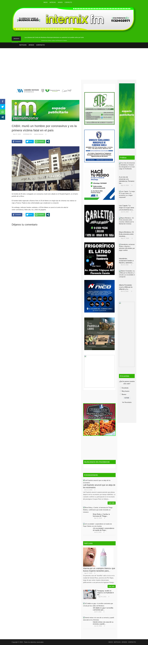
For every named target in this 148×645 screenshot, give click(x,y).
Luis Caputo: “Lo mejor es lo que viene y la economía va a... (126, 208)
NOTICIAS (53, 2)
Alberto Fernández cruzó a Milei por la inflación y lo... (125, 287)
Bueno (124, 394)
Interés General (38, 134)
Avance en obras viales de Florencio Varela (54, 40)
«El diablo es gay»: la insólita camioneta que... (103, 609)
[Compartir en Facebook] (17, 141)
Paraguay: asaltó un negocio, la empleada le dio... (105, 593)
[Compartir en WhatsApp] (40, 141)
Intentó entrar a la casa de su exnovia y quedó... (103, 623)
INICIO (45, 2)
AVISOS (60, 2)
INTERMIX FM (27, 134)
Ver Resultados (127, 402)
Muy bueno (125, 391)
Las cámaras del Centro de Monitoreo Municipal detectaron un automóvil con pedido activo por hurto (54, 37)
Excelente (125, 388)
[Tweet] (30, 141)
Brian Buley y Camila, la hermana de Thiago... (101, 515)
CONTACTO (68, 2)
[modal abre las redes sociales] (48, 141)
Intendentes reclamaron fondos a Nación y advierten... (126, 261)
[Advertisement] (74, 65)
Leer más (112, 503)
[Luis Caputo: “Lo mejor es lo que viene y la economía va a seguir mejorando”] (127, 197)
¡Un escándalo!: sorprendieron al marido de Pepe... (103, 529)
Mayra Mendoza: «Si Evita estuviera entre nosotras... (126, 234)
